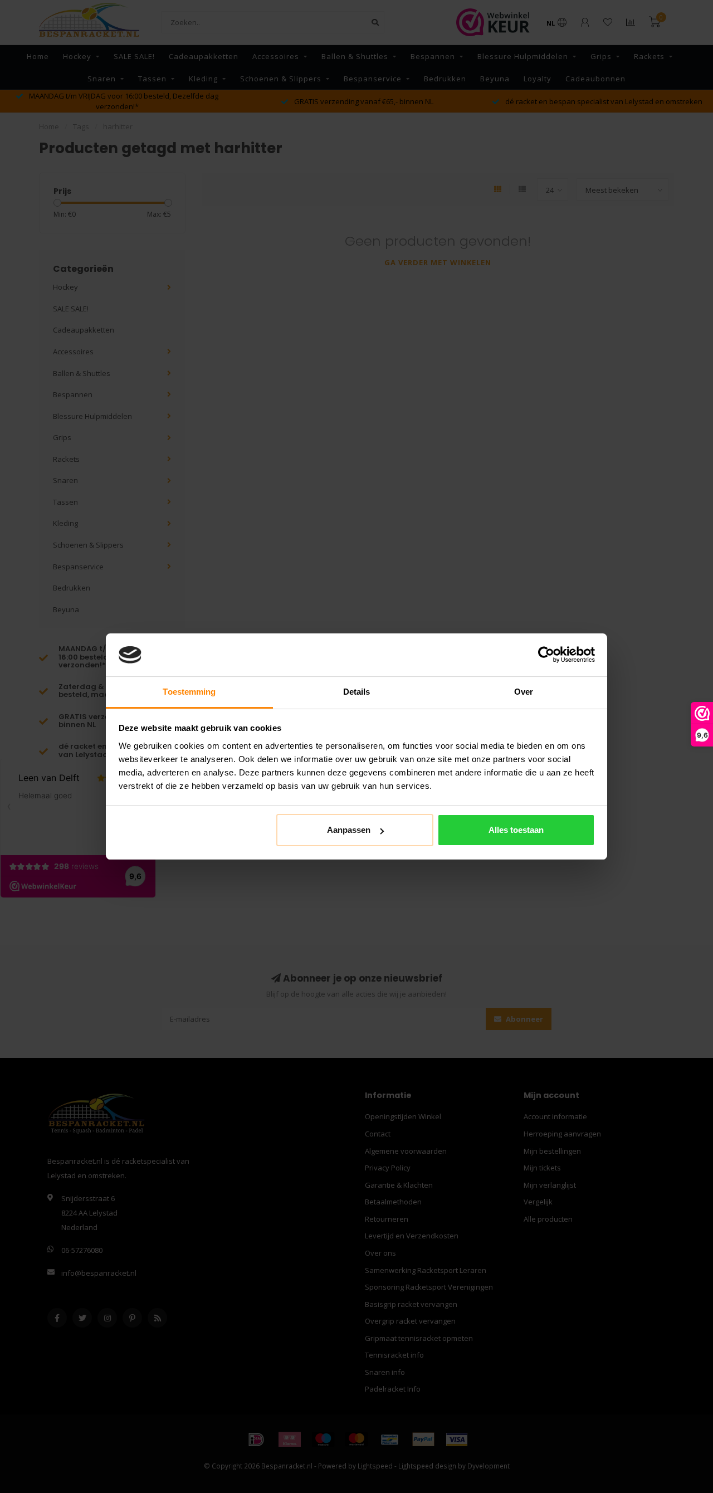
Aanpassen (348, 830)
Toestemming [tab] (189, 691)
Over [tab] (523, 691)
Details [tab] (356, 691)
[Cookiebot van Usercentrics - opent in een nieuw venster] (546, 655)
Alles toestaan (516, 830)
